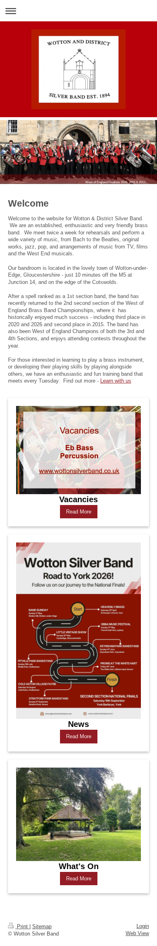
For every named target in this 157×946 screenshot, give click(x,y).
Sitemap (42, 926)
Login (142, 926)
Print (22, 926)
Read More (78, 512)
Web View (137, 933)
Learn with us (115, 381)
